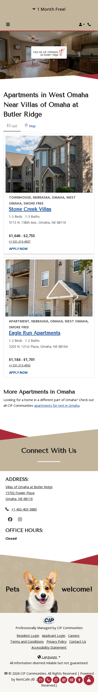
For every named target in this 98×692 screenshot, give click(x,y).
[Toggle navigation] (8, 24)
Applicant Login (53, 635)
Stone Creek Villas (30, 209)
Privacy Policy (56, 641)
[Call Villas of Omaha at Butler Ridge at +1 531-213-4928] (90, 24)
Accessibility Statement (49, 647)
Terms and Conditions (27, 641)
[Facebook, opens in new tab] (10, 519)
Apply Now (18, 249)
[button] (49, 9)
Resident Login (28, 635)
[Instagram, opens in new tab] (19, 519)
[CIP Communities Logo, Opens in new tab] (49, 620)
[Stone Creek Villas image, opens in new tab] (49, 164)
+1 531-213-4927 (20, 241)
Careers (74, 635)
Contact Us (77, 641)
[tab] (12, 126)
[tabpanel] (49, 256)
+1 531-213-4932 (20, 365)
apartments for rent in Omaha (57, 405)
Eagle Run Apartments (34, 333)
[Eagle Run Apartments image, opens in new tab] (49, 287)
